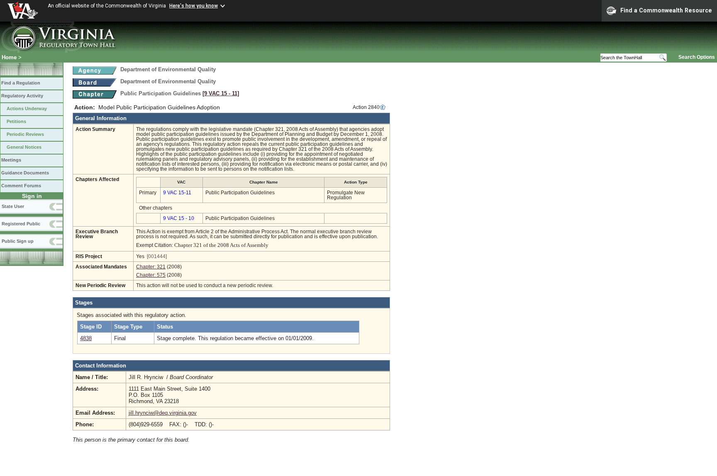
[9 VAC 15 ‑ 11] (220, 93)
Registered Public (21, 223)
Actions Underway (27, 108)
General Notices (24, 147)
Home (9, 57)
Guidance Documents (25, 172)
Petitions (16, 121)
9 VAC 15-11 (177, 192)
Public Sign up (18, 241)
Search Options (696, 57)
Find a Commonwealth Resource (666, 10)
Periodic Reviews (25, 134)
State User (13, 206)
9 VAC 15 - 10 (178, 218)
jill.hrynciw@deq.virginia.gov (163, 413)
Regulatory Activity (22, 95)
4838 (86, 338)
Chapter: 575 (151, 275)
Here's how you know (193, 6)
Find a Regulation (20, 82)
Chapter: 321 (151, 266)
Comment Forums (21, 185)
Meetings (11, 159)
